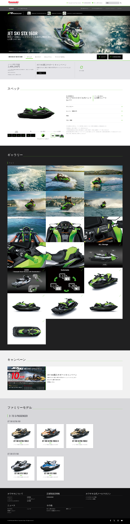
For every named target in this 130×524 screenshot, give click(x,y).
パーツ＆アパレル (23, 8)
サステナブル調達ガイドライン (53, 510)
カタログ (103, 56)
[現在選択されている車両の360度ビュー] (53, 136)
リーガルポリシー (31, 499)
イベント (9, 512)
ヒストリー (9, 497)
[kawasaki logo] (13, 3)
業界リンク (68, 508)
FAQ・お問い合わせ (51, 508)
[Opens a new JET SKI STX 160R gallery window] (26, 178)
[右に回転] (23, 135)
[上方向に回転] (14, 135)
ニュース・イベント (110, 8)
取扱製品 (11, 8)
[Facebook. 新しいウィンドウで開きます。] (110, 520)
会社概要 (29, 500)
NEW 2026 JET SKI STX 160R (15, 57)
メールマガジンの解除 (90, 499)
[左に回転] (10, 135)
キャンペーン (48, 57)
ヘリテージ (9, 499)
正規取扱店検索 (116, 56)
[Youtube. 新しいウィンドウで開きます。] (122, 520)
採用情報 (29, 497)
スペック (29, 57)
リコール (119, 8)
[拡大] (28, 135)
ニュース (29, 508)
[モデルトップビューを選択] (57, 136)
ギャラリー (38, 57)
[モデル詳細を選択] (62, 136)
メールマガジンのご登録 (91, 497)
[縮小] (33, 135)
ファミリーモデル (60, 57)
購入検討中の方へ (85, 8)
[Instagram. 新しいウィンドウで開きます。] (118, 520)
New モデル (9, 508)
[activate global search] (121, 3)
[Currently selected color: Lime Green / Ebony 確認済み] (43, 135)
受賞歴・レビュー (11, 510)
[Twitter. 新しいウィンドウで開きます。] (114, 520)
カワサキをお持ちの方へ (97, 8)
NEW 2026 (10, 29)
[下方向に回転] (19, 135)
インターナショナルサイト (13, 500)
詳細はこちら (42, 73)
